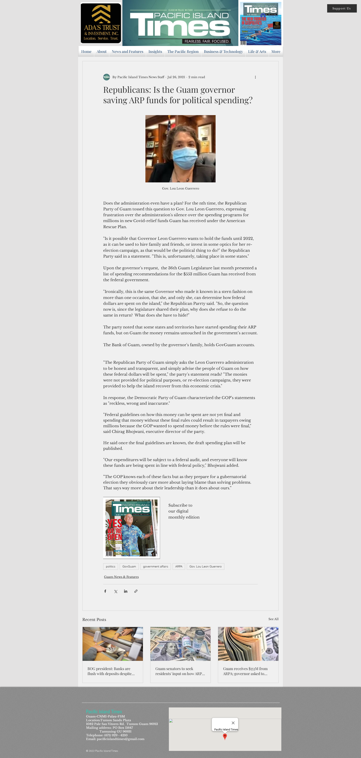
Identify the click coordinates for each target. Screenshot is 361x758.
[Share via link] (136, 591)
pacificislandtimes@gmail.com (120, 739)
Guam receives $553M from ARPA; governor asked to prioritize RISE (245, 671)
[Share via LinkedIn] (126, 591)
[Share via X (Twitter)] (115, 591)
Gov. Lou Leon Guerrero (205, 566)
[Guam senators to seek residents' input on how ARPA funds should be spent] (180, 644)
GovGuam (129, 566)
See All (273, 619)
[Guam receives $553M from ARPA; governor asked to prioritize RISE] (248, 644)
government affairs (155, 566)
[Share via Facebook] (105, 591)
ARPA (178, 566)
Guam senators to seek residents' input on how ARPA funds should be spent (179, 671)
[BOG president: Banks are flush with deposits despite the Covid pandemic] (113, 644)
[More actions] (255, 77)
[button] (342, 8)
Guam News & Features (121, 577)
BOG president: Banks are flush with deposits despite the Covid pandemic (110, 671)
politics (110, 566)
